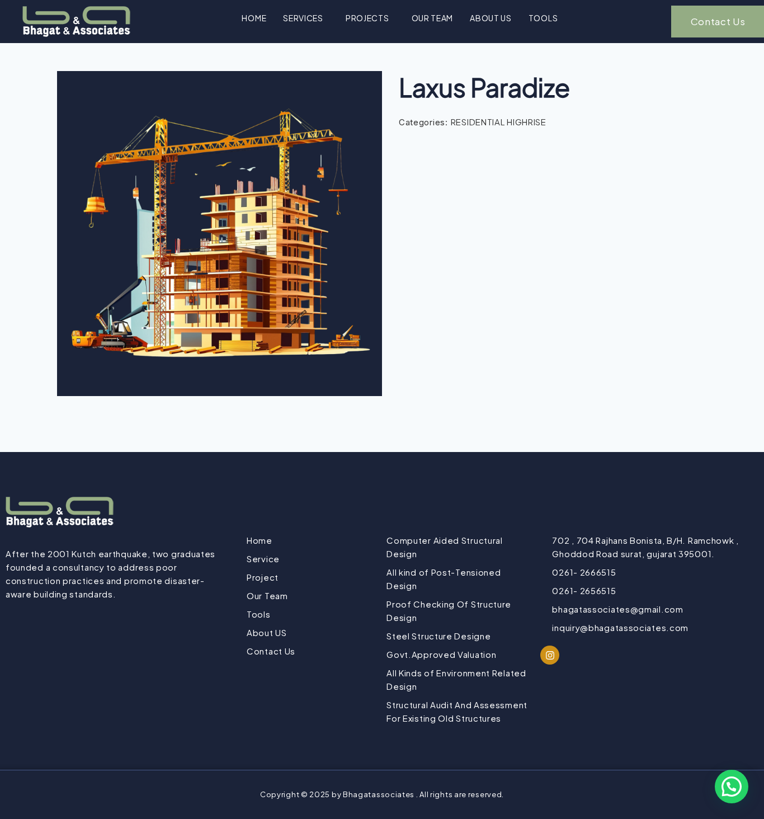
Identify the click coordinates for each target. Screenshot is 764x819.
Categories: (423, 122)
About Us (491, 18)
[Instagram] (549, 655)
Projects (367, 18)
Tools (543, 18)
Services (303, 18)
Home (254, 18)
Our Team (433, 18)
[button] (306, 18)
